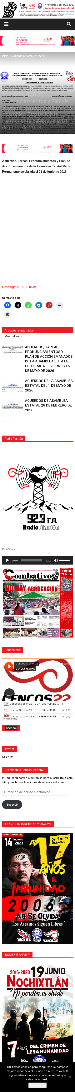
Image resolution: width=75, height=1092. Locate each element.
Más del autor (13, 336)
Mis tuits (8, 757)
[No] (70, 1077)
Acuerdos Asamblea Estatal (16, 87)
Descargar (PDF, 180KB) (19, 287)
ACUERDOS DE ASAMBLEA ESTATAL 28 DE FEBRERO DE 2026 (48, 405)
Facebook (11, 728)
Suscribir (12, 804)
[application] (37, 560)
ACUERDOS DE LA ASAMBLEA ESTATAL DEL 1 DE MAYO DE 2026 (49, 385)
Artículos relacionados (19, 330)
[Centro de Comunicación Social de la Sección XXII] (37, 9)
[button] (69, 24)
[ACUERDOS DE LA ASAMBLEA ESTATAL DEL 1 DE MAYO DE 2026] (12, 385)
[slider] (65, 560)
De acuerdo (37, 1085)
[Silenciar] (56, 560)
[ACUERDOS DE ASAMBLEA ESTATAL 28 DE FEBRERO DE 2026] (12, 405)
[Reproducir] (7, 560)
